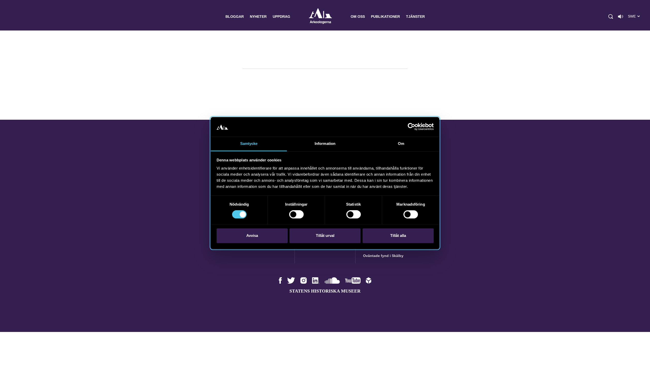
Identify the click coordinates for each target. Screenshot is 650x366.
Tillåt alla (398, 235)
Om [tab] (401, 143)
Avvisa (252, 235)
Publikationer (385, 16)
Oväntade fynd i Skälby (383, 255)
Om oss (358, 16)
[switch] (296, 214)
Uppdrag (281, 16)
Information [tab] (325, 143)
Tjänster (415, 16)
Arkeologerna (320, 16)
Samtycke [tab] (249, 143)
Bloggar (234, 16)
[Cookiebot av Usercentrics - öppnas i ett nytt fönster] (411, 127)
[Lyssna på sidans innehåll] (620, 16)
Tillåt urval (325, 235)
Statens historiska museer (325, 291)
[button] (610, 16)
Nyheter (258, 16)
